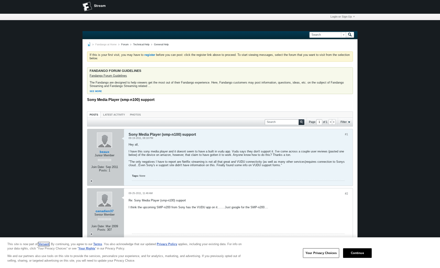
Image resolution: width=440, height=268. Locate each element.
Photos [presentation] (135, 114)
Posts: (103, 170)
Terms (97, 244)
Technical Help (141, 44)
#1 (346, 134)
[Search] (350, 35)
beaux (104, 152)
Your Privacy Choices (321, 253)
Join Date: (98, 167)
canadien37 (105, 211)
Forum (125, 44)
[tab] (94, 114)
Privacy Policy (167, 244)
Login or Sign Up (341, 16)
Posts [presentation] (94, 114)
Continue (357, 253)
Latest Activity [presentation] (114, 114)
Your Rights (86, 248)
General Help (161, 44)
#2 (346, 193)
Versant (43, 244)
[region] (220, 252)
